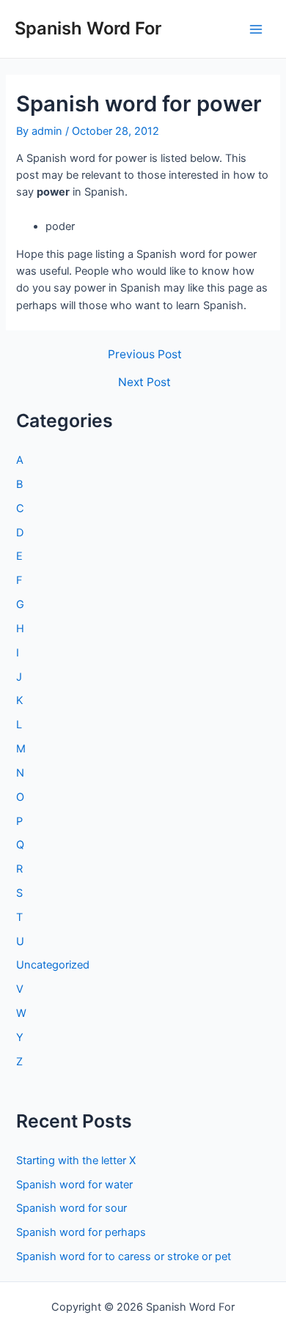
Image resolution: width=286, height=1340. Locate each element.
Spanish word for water (74, 1184)
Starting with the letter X (76, 1160)
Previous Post (145, 354)
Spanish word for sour (71, 1208)
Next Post (144, 382)
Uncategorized (52, 964)
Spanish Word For (88, 28)
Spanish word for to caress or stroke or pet (123, 1256)
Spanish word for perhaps (81, 1232)
